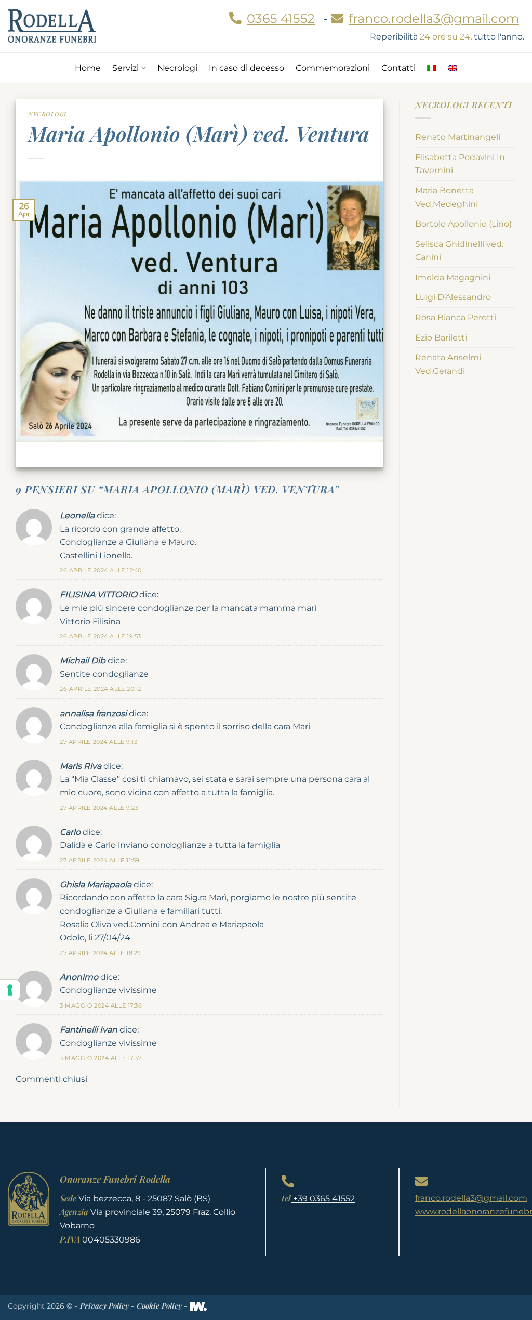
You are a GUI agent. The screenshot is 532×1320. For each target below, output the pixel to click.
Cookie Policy (159, 1305)
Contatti (398, 68)
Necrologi (177, 68)
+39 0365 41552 (323, 1199)
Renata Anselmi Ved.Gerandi (448, 364)
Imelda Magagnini (452, 277)
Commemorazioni (333, 68)
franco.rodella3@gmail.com (471, 1198)
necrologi (47, 114)
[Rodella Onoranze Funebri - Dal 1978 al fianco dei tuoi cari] (52, 25)
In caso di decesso (246, 68)
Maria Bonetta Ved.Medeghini (446, 197)
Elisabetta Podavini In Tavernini (460, 164)
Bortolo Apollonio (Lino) (463, 224)
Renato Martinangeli (457, 137)
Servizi (125, 68)
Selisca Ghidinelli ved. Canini (459, 251)
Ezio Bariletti (441, 338)
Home (88, 68)
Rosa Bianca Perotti (455, 317)
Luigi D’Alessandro (453, 297)
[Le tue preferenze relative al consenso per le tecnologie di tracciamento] (10, 990)
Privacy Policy (104, 1305)
